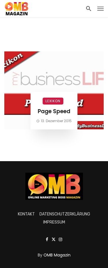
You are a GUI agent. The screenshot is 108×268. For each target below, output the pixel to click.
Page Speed (54, 111)
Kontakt (26, 214)
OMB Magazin (57, 255)
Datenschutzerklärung (64, 214)
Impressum (54, 222)
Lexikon (53, 100)
